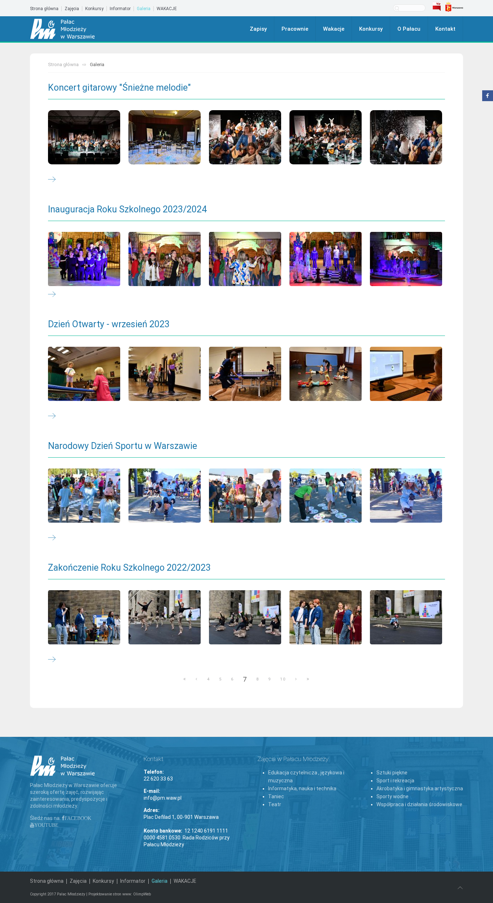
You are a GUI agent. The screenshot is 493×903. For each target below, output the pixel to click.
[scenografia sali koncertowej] (164, 137)
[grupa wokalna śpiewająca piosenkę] (164, 259)
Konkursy (94, 8)
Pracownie (295, 29)
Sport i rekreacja (395, 780)
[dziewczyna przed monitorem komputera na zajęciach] (406, 374)
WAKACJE (167, 8)
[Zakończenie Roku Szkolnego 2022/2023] (52, 660)
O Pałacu (408, 29)
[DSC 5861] (245, 617)
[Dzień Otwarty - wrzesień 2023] (52, 416)
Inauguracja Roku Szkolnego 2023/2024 (127, 209)
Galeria (143, 8)
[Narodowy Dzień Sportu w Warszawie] (52, 538)
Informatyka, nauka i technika (302, 788)
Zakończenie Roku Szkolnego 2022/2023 (129, 567)
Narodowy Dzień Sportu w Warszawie (122, 446)
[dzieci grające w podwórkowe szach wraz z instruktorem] (325, 259)
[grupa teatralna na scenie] (84, 259)
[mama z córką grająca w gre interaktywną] (164, 374)
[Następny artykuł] (296, 679)
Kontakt (445, 29)
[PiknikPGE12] (406, 495)
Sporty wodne (392, 796)
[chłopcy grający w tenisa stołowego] (245, 374)
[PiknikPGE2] (245, 495)
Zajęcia (72, 8)
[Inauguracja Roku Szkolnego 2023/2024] (52, 295)
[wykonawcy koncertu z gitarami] (245, 137)
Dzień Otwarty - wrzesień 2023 (109, 324)
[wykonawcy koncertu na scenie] (84, 137)
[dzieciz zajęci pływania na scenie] (406, 259)
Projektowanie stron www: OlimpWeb (119, 894)
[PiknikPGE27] (325, 495)
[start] (185, 679)
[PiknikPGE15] (84, 495)
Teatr (274, 804)
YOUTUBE (46, 825)
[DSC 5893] (325, 617)
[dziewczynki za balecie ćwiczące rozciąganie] (325, 374)
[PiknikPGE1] (164, 495)
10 (283, 679)
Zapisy (258, 29)
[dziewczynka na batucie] (84, 374)
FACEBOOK (78, 818)
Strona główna (44, 8)
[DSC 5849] (164, 617)
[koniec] (308, 679)
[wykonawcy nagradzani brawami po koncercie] (406, 137)
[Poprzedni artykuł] (197, 679)
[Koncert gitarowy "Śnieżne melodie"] (52, 180)
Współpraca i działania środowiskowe (419, 804)
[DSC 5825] (84, 617)
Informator (120, 8)
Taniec (276, 796)
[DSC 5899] (406, 617)
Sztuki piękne (391, 772)
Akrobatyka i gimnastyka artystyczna (419, 788)
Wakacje (333, 29)
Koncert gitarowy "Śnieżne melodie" (119, 87)
